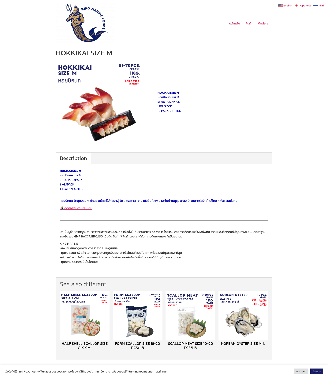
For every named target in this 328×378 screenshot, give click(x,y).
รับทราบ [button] (317, 371)
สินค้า (248, 23)
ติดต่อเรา (263, 23)
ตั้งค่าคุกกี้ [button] (301, 371)
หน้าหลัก (234, 23)
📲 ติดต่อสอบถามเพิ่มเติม (76, 208)
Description (73, 158)
